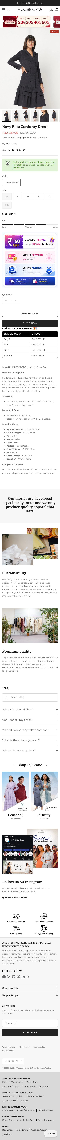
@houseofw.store (14, 897)
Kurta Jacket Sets (25, 1120)
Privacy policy (23, 1047)
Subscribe (30, 1032)
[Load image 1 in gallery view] (30, 68)
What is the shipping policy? (21, 740)
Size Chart (9, 213)
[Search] (9, 9)
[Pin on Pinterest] (17, 150)
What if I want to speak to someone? (26, 730)
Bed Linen (7, 1130)
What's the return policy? (19, 750)
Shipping (20, 137)
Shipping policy (39, 1047)
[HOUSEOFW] (30, 9)
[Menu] (3, 9)
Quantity (7, 294)
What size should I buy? (18, 709)
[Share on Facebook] (13, 150)
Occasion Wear (45, 1120)
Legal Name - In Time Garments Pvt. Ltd (35, 1068)
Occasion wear (45, 1110)
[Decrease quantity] (5, 300)
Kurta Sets (7, 1110)
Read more (18, 167)
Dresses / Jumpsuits (12, 1082)
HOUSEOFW (13, 1068)
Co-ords (44, 1086)
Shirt (20, 1096)
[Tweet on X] (9, 150)
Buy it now (30, 323)
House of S (11, 143)
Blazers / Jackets (12, 1086)
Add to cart (30, 313)
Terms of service (8, 1047)
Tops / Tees (32, 1082)
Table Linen (22, 1130)
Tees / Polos (8, 1096)
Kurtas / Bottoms (25, 1110)
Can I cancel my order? (17, 719)
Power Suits (30, 1086)
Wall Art (8, 1134)
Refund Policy (7, 1051)
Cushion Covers (39, 1130)
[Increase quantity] (16, 300)
